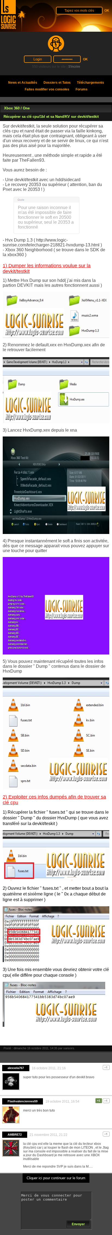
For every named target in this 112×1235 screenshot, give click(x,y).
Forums (82, 89)
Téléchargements (90, 82)
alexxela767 (16, 1068)
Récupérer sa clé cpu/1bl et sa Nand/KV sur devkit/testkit (51, 117)
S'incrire (74, 67)
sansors (68, 1048)
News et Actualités (22, 82)
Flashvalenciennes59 (23, 1101)
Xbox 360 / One (17, 108)
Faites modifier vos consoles (47, 89)
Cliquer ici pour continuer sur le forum (56, 1178)
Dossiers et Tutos (57, 82)
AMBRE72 (15, 1134)
